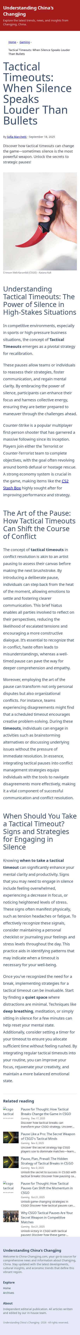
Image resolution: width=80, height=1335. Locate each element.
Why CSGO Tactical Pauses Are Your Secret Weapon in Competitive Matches (47, 1217)
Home (12, 42)
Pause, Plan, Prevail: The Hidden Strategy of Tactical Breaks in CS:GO (47, 1161)
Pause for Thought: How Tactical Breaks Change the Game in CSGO (46, 1111)
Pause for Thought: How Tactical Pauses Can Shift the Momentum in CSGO (47, 1188)
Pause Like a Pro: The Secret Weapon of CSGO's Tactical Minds (48, 1136)
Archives (8, 1293)
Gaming (25, 42)
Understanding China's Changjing (28, 10)
